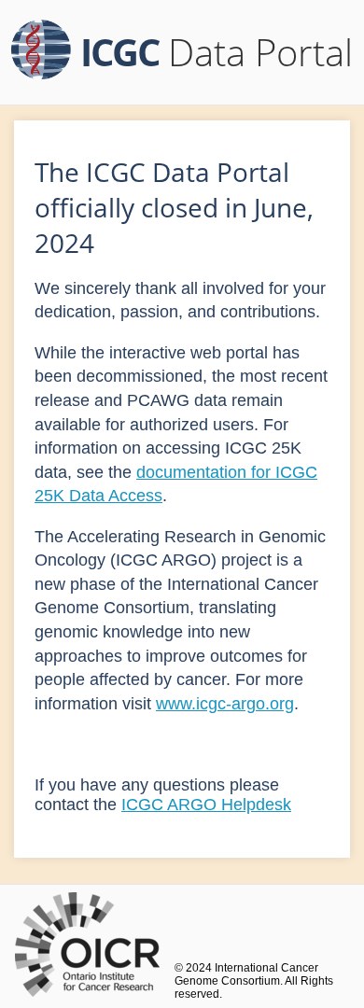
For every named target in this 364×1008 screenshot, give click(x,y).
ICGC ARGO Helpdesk (206, 804)
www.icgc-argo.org (225, 703)
